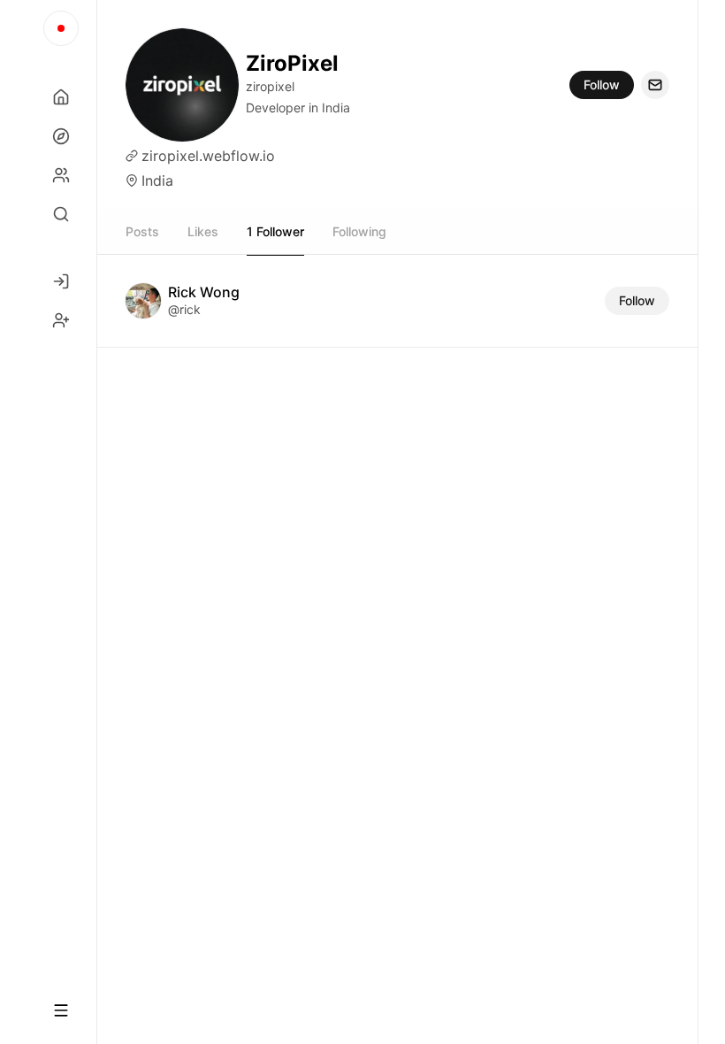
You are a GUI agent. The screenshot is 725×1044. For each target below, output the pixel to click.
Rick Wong (204, 292)
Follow (602, 84)
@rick (184, 309)
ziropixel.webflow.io (208, 156)
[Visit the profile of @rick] (143, 301)
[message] (655, 85)
